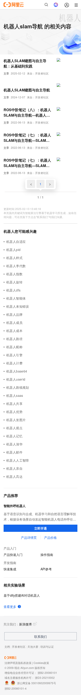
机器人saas (14, 395)
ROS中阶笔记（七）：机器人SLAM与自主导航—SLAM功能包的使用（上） (27, 163)
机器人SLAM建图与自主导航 (27, 90)
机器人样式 (14, 257)
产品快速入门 (13, 554)
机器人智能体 (16, 298)
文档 (7, 646)
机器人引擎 (14, 355)
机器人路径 (14, 338)
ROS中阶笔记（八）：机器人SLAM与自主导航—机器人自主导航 (27, 112)
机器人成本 (14, 330)
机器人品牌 (14, 314)
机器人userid (15, 379)
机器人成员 (14, 322)
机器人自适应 (16, 241)
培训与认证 (47, 646)
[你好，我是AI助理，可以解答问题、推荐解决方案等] (56, 4)
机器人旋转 (14, 282)
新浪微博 (25, 624)
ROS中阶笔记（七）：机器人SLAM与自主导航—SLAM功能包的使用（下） (27, 137)
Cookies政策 (41, 663)
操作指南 (46, 554)
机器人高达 (14, 476)
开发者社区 (18, 646)
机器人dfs (13, 290)
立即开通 (40, 528)
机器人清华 (14, 444)
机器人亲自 (14, 468)
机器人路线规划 (17, 387)
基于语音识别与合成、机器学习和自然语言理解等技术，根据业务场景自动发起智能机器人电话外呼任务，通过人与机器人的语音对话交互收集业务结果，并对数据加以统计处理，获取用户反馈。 (40, 517)
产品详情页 (29, 537)
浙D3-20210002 (45, 677)
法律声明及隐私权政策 (18, 663)
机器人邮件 (14, 452)
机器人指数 (14, 274)
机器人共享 (14, 403)
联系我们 (40, 636)
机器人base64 (16, 371)
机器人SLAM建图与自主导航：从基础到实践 (25, 63)
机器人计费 (14, 363)
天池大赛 (32, 646)
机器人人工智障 (17, 460)
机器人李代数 (16, 266)
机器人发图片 (16, 419)
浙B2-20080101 (47, 673)
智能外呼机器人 (15, 505)
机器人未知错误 (17, 306)
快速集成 (10, 569)
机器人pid (13, 249)
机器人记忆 (14, 436)
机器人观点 (14, 428)
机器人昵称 (14, 347)
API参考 (46, 569)
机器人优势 (14, 411)
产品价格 (50, 537)
